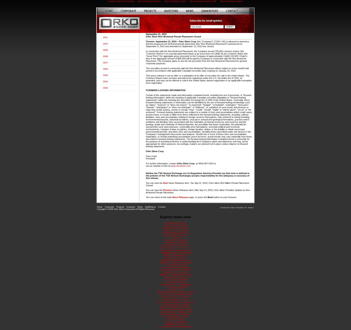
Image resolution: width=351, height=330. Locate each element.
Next (165, 183)
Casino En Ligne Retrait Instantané (175, 326)
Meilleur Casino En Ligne (176, 299)
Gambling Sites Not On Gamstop (175, 253)
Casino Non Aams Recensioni (175, 314)
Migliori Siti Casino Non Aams (175, 260)
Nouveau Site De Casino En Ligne (175, 309)
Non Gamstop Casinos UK (175, 232)
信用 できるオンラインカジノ (175, 247)
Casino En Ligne (176, 319)
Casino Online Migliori (175, 282)
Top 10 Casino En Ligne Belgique (175, 284)
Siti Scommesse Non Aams (175, 304)
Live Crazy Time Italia (175, 287)
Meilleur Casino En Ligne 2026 (175, 307)
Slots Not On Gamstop (175, 240)
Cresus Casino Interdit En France (175, 294)
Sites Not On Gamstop (175, 277)
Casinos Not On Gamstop (175, 230)
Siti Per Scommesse (175, 257)
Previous (167, 190)
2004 (105, 81)
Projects (120, 207)
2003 (105, 88)
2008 (105, 56)
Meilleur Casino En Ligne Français (175, 274)
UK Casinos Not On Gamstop (175, 267)
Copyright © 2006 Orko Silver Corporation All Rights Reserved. (126, 209)
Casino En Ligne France (175, 317)
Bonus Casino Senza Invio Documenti (175, 302)
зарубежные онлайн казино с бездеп (175, 292)
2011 (105, 37)
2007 (105, 62)
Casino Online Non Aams (175, 279)
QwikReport (150, 207)
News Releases (180, 197)
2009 (105, 50)
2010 (105, 43)
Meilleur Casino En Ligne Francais (175, 262)
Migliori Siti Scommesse (175, 255)
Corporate (109, 207)
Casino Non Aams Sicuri (175, 321)
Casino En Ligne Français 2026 (175, 312)
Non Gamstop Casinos (175, 223)
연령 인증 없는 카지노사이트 (175, 297)
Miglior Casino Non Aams (175, 228)
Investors (131, 207)
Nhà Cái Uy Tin (175, 289)
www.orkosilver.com (180, 166)
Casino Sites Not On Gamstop (176, 250)
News (140, 207)
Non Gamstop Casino (175, 265)
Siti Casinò (175, 237)
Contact (162, 207)
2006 (105, 69)
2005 (105, 75)
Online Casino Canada (176, 242)
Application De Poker (175, 324)
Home (99, 207)
